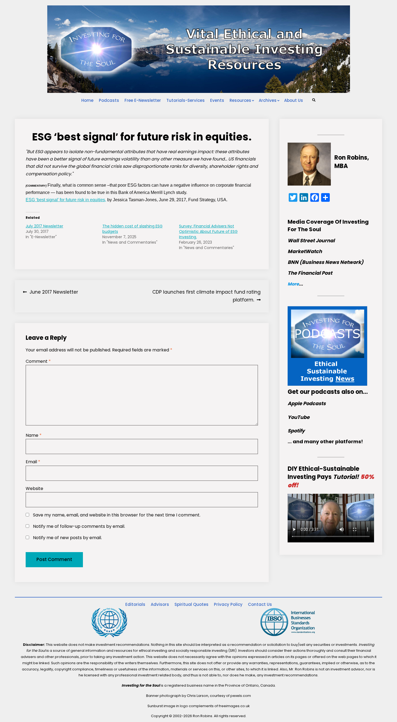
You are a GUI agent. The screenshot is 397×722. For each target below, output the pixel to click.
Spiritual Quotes (191, 604)
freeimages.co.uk (234, 705)
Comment (38, 361)
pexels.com (240, 695)
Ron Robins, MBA (351, 161)
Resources (240, 100)
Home (87, 100)
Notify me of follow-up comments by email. (79, 526)
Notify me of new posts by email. (67, 538)
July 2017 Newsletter (44, 226)
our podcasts (320, 392)
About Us (293, 100)
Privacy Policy (228, 604)
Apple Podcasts (307, 403)
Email (33, 462)
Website (34, 488)
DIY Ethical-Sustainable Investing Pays (331, 477)
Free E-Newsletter (143, 100)
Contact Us (260, 604)
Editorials (135, 604)
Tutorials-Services (185, 100)
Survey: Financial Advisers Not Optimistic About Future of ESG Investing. (208, 231)
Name (34, 435)
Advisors (160, 604)
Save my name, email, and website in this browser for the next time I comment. (116, 515)
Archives (268, 100)
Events (217, 100)
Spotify (296, 430)
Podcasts (109, 100)
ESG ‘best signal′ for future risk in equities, (66, 199)
